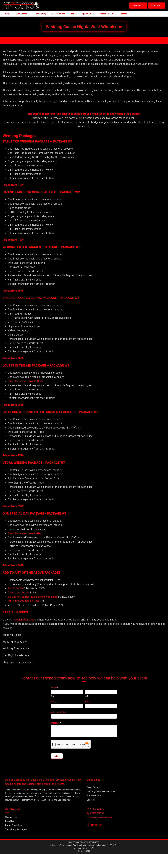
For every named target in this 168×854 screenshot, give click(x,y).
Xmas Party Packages (16, 829)
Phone (54, 701)
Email (88, 701)
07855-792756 (112, 40)
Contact (90, 800)
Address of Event (59, 712)
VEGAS (8, 462)
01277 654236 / (96, 40)
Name (54, 688)
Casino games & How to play (101, 791)
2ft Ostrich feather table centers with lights (32, 596)
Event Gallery (93, 787)
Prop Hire (9, 821)
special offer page (24, 619)
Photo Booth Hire (13, 825)
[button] (138, 5)
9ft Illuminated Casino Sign (23, 601)
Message (56, 723)
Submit (57, 756)
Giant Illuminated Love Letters (25, 381)
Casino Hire (11, 817)
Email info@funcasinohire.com (64, 40)
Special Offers (94, 795)
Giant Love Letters (18, 592)
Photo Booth (15, 588)
